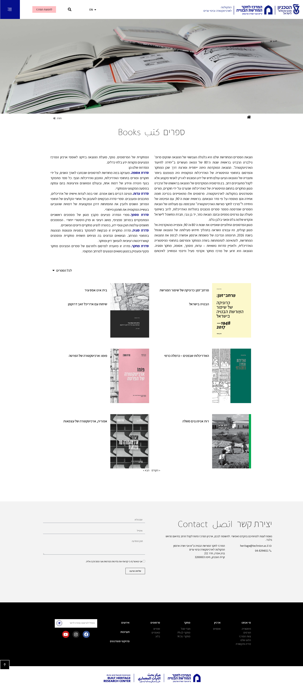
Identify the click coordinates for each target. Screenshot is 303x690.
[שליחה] (59, 623)
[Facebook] (86, 634)
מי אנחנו (246, 622)
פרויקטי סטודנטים (120, 641)
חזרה (59, 118)
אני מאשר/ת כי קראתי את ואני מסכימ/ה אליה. (114, 561)
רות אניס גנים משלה (195, 421)
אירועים (125, 622)
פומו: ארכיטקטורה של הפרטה (88, 355)
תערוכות (125, 632)
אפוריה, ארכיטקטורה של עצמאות (85, 421)
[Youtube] (65, 634)
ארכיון (217, 622)
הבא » (146, 470)
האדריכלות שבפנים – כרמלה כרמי (186, 355)
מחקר (187, 622)
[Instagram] (76, 634)
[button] (69, 9)
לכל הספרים (64, 270)
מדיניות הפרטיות (111, 561)
